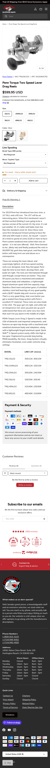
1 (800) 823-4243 (10, 636)
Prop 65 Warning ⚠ (11, 199)
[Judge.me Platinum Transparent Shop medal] (25, 542)
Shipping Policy (29, 699)
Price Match (8, 699)
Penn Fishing (7, 76)
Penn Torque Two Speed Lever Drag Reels (23, 24)
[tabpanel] (25, 304)
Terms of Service (10, 707)
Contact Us (8, 695)
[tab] (7, 206)
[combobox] (25, 16)
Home (4, 24)
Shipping (5, 96)
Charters (26, 695)
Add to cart (33, 181)
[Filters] (5, 473)
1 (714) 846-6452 (10, 639)
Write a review (25, 485)
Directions (10, 715)
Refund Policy (28, 703)
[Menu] (46, 9)
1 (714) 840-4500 (10, 642)
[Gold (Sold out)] (22, 136)
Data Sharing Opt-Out (32, 707)
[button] (40, 9)
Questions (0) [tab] (36, 466)
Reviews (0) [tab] (13, 466)
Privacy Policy (9, 703)
